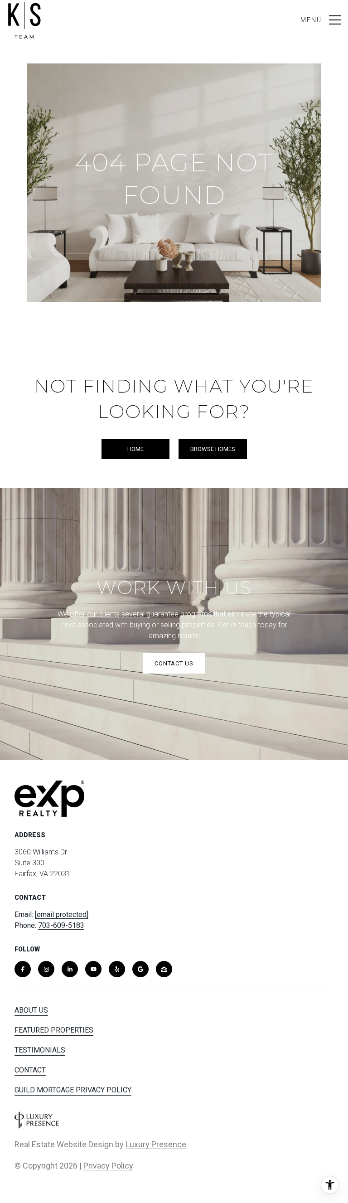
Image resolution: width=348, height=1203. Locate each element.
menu (311, 20)
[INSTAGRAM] (46, 969)
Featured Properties (53, 1030)
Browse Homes (212, 449)
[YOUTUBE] (93, 969)
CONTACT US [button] (174, 663)
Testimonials (39, 1050)
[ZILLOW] (164, 969)
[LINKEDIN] (70, 969)
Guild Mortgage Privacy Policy (72, 1090)
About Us (31, 1010)
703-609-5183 (61, 925)
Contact (30, 1070)
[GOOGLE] (140, 969)
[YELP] (117, 969)
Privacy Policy (108, 1165)
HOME (135, 449)
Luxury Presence (156, 1144)
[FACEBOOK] (22, 969)
